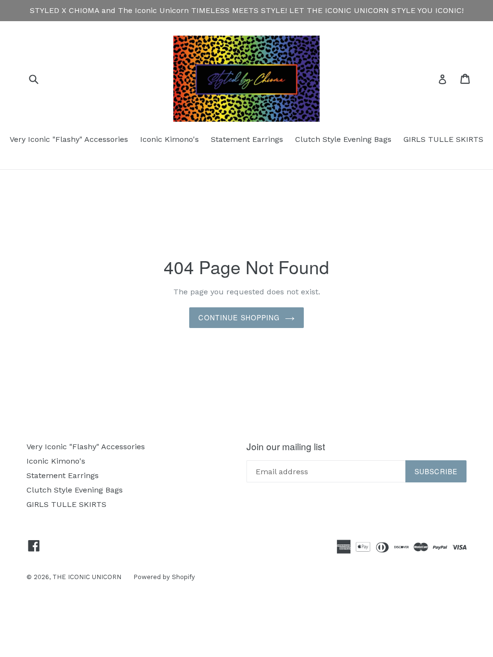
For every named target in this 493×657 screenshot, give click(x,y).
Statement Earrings (247, 139)
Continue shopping (239, 317)
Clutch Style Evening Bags (343, 139)
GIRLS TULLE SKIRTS (443, 139)
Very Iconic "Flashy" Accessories (69, 139)
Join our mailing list (285, 446)
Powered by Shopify (164, 577)
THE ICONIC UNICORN (86, 577)
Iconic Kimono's (169, 139)
